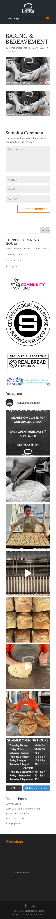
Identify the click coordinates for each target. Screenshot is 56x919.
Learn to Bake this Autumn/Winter (23, 808)
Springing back (13, 823)
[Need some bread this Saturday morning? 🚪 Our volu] (28, 479)
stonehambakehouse (19, 47)
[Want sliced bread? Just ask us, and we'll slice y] (28, 573)
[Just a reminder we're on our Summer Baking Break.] (28, 432)
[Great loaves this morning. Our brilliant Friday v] (28, 713)
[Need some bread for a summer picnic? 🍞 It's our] (28, 620)
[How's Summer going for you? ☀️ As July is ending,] (28, 760)
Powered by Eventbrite (21, 872)
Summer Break (13, 803)
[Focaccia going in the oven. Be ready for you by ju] (28, 526)
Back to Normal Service (17, 813)
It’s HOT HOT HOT (15, 818)
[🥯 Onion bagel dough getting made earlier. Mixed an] (28, 666)
